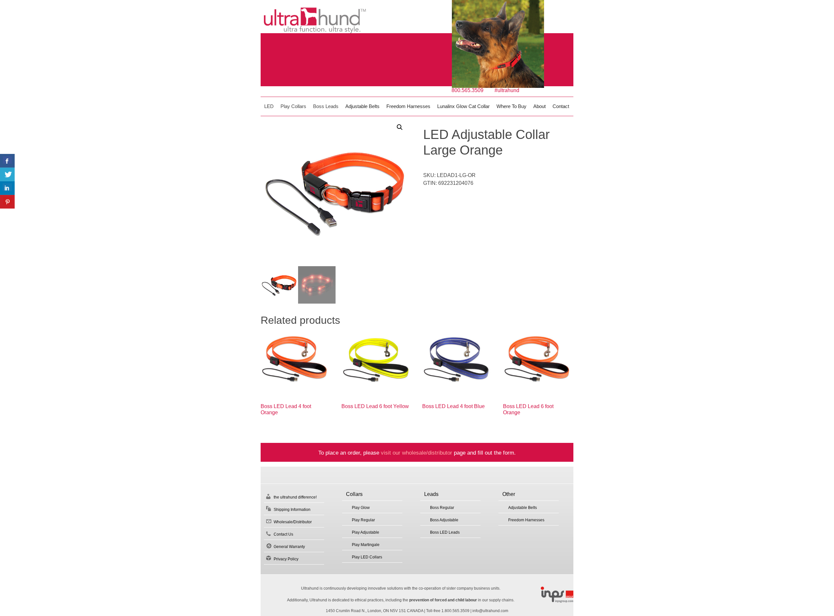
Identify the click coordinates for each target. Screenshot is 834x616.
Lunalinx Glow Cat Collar (463, 106)
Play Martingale (366, 544)
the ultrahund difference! (295, 497)
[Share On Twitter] (7, 174)
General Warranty (289, 546)
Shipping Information (292, 509)
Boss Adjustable (444, 520)
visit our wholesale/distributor (416, 452)
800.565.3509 (467, 90)
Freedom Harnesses (408, 106)
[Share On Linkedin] (7, 188)
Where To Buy (511, 106)
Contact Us (283, 534)
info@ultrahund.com (490, 611)
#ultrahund (507, 90)
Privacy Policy (286, 559)
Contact (561, 106)
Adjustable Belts (362, 106)
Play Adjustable (365, 532)
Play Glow (361, 507)
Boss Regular (442, 507)
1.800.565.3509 (455, 611)
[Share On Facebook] (7, 161)
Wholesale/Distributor (293, 522)
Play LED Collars (367, 557)
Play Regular (363, 520)
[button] (400, 127)
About (539, 106)
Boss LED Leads (445, 532)
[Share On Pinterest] (7, 202)
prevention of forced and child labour (443, 600)
